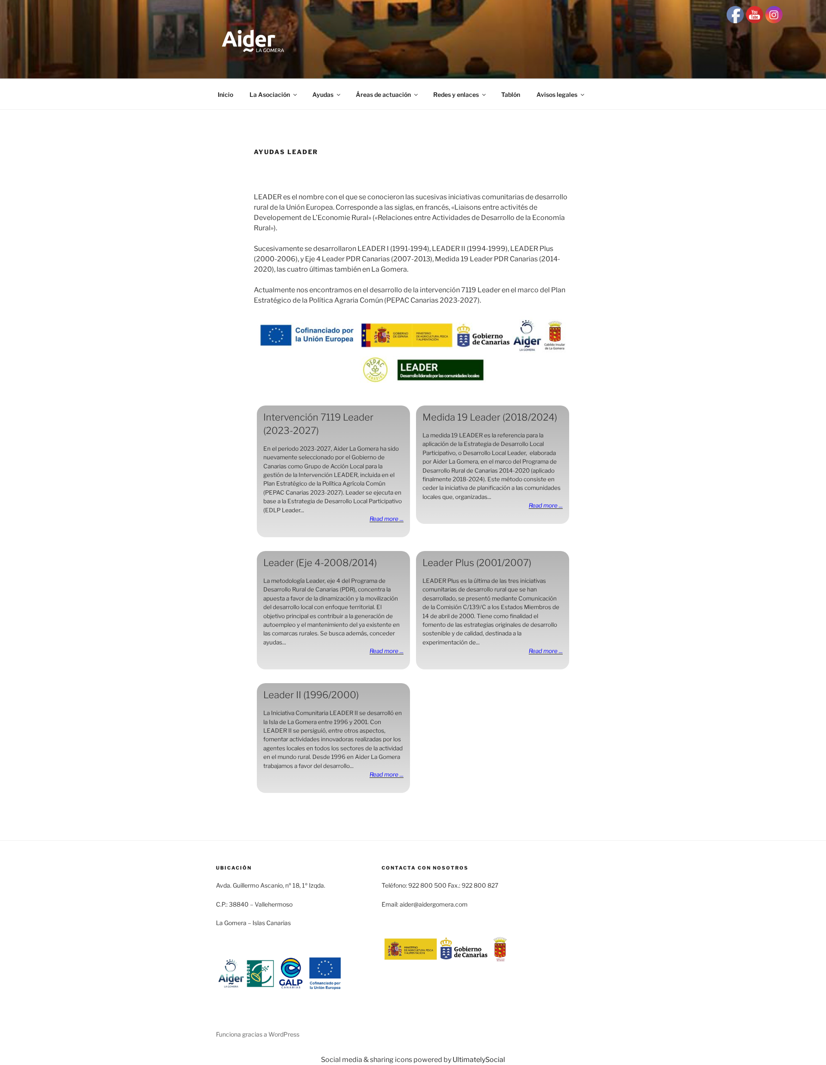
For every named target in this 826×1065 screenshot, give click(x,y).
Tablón (510, 94)
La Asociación (270, 94)
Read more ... (387, 518)
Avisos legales (556, 94)
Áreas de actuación (383, 94)
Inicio (225, 94)
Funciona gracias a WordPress (257, 1034)
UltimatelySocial (479, 1060)
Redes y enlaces (456, 94)
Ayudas (322, 94)
